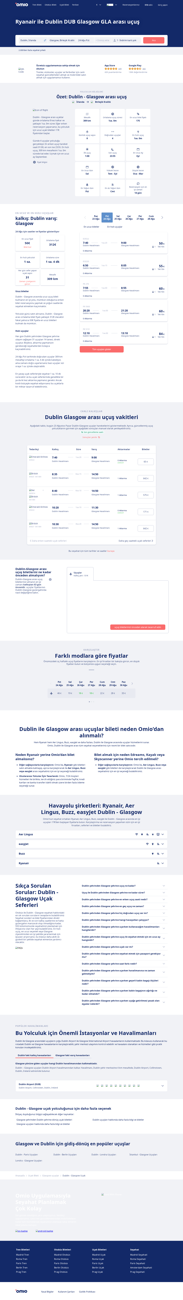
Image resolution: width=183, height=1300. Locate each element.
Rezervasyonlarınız (131, 5)
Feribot (75, 4)
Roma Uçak (98, 1259)
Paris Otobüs (61, 1263)
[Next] (162, 217)
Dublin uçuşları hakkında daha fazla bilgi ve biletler (118, 1119)
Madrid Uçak (99, 1254)
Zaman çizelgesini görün (27, 282)
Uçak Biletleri (99, 1249)
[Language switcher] (112, 4)
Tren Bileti (37, 4)
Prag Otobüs (61, 1271)
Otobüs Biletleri (62, 1249)
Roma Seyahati (138, 1259)
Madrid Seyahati (138, 1254)
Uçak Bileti (64, 4)
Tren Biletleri (23, 1249)
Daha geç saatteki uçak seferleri (135, 540)
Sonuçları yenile (90, 437)
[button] (85, 40)
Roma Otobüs (61, 1259)
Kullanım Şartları (66, 1291)
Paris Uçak (97, 1263)
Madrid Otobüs (62, 1254)
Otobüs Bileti (50, 4)
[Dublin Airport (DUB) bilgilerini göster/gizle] (162, 1085)
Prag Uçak (97, 1271)
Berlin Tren (21, 1267)
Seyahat (134, 1249)
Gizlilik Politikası (87, 1291)
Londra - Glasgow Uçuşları (28, 1160)
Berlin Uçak (98, 1267)
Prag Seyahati (137, 1271)
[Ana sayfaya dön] (23, 5)
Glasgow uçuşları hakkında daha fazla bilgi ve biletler (43, 1124)
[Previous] (51, 683)
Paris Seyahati (137, 1263)
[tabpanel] (117, 607)
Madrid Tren (22, 1254)
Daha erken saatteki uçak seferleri (49, 540)
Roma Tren (21, 1259)
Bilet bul (27, 247)
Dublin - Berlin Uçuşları (65, 1154)
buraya (110, 551)
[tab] (91, 226)
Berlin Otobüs (61, 1267)
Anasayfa (20, 1175)
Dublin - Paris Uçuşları (26, 1154)
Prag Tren (21, 1271)
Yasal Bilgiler (47, 1291)
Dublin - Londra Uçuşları (104, 1154)
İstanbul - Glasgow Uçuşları (143, 1154)
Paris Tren (21, 1263)
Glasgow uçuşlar (50, 1175)
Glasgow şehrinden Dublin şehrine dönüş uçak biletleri (44, 1119)
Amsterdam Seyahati (141, 1267)
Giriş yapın (163, 5)
